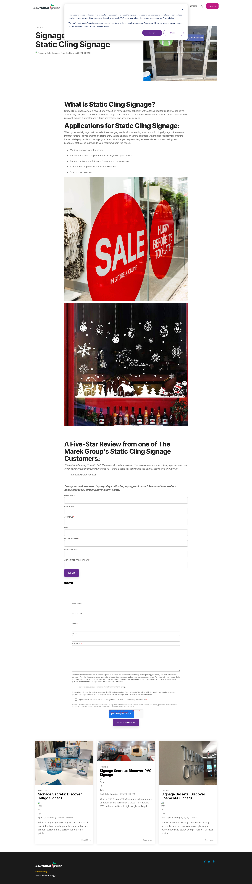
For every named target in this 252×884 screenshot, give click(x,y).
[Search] (202, 6)
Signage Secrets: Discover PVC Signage (125, 773)
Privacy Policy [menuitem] (41, 871)
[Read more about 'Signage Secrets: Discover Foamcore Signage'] (188, 763)
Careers (193, 6)
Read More (86, 840)
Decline (173, 33)
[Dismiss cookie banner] (182, 10)
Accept (152, 33)
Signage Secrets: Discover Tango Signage (60, 796)
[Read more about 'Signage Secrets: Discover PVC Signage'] (126, 751)
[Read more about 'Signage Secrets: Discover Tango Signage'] (64, 763)
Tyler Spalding (67, 53)
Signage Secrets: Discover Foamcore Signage (183, 796)
